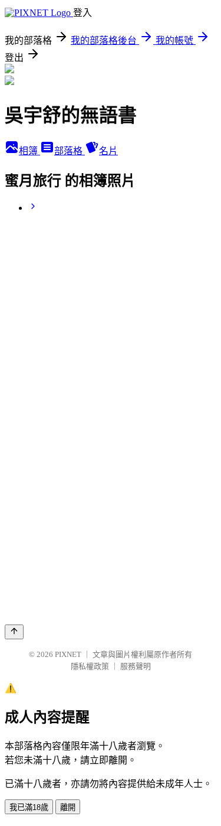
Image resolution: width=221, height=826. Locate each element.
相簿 (29, 151)
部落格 (69, 151)
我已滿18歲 (28, 807)
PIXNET (68, 654)
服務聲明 (135, 666)
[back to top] (14, 632)
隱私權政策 (90, 666)
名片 (108, 151)
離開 (67, 807)
